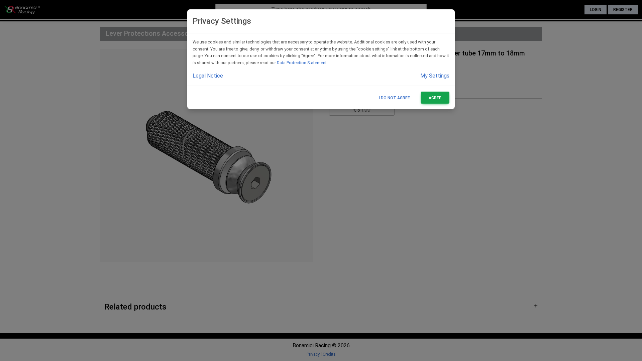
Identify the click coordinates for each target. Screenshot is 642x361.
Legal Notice (208, 76)
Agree (435, 98)
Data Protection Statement (302, 62)
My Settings (434, 76)
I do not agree (394, 98)
